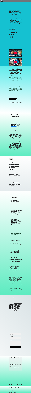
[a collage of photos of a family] (15, 130)
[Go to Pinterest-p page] (18, 384)
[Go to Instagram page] (16, 384)
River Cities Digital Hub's (16, 20)
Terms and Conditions (12, 392)
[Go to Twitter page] (21, 384)
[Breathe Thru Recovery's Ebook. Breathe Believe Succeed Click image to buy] (14, 194)
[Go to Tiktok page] (20, 384)
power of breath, (16, 182)
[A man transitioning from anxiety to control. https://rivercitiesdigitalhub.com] (15, 380)
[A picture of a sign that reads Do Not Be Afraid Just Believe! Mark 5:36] (11, 159)
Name (11, 332)
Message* (11, 340)
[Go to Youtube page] (10, 384)
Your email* (11, 336)
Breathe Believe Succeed (14, 126)
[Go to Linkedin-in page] (12, 384)
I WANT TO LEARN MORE (15, 346)
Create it (13, 98)
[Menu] (29, 1)
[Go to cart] (25, 1)
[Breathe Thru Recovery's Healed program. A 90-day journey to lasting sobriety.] (15, 324)
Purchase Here (14, 197)
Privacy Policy (11, 390)
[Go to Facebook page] (14, 384)
